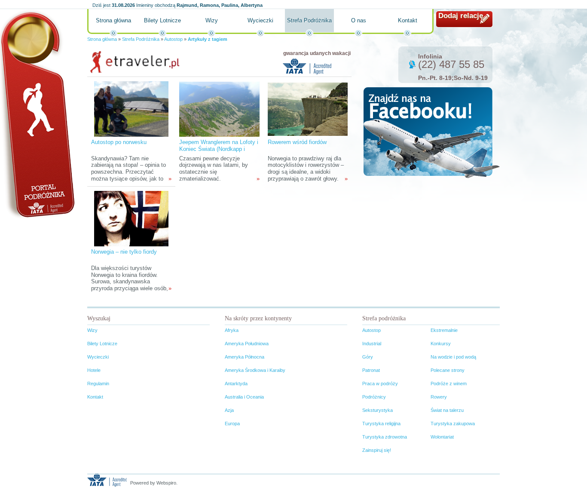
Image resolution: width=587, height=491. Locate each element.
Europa (232, 423)
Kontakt (407, 20)
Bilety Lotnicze (162, 20)
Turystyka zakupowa (453, 423)
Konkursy (441, 343)
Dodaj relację (460, 16)
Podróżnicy (374, 396)
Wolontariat (442, 436)
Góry (367, 356)
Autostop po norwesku (119, 142)
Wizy (211, 20)
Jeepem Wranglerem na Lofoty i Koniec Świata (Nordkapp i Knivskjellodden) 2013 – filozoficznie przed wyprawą (218, 152)
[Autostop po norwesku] (131, 108)
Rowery (439, 396)
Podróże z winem (449, 383)
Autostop (173, 39)
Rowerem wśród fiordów (297, 142)
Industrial (371, 343)
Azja (229, 410)
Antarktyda (236, 383)
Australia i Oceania (244, 396)
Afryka (231, 330)
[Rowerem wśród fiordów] (308, 108)
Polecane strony (448, 370)
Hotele (94, 370)
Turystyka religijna (381, 423)
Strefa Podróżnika (309, 20)
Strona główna (113, 20)
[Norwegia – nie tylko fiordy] (131, 218)
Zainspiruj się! (376, 450)
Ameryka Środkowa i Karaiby (255, 370)
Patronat (371, 370)
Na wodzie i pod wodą (453, 356)
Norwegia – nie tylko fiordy (124, 252)
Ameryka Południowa (247, 343)
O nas (358, 20)
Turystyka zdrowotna (384, 436)
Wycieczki (260, 20)
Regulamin (98, 383)
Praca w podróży (380, 383)
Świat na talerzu (447, 410)
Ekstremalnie (444, 330)
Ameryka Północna (244, 356)
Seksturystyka (377, 410)
